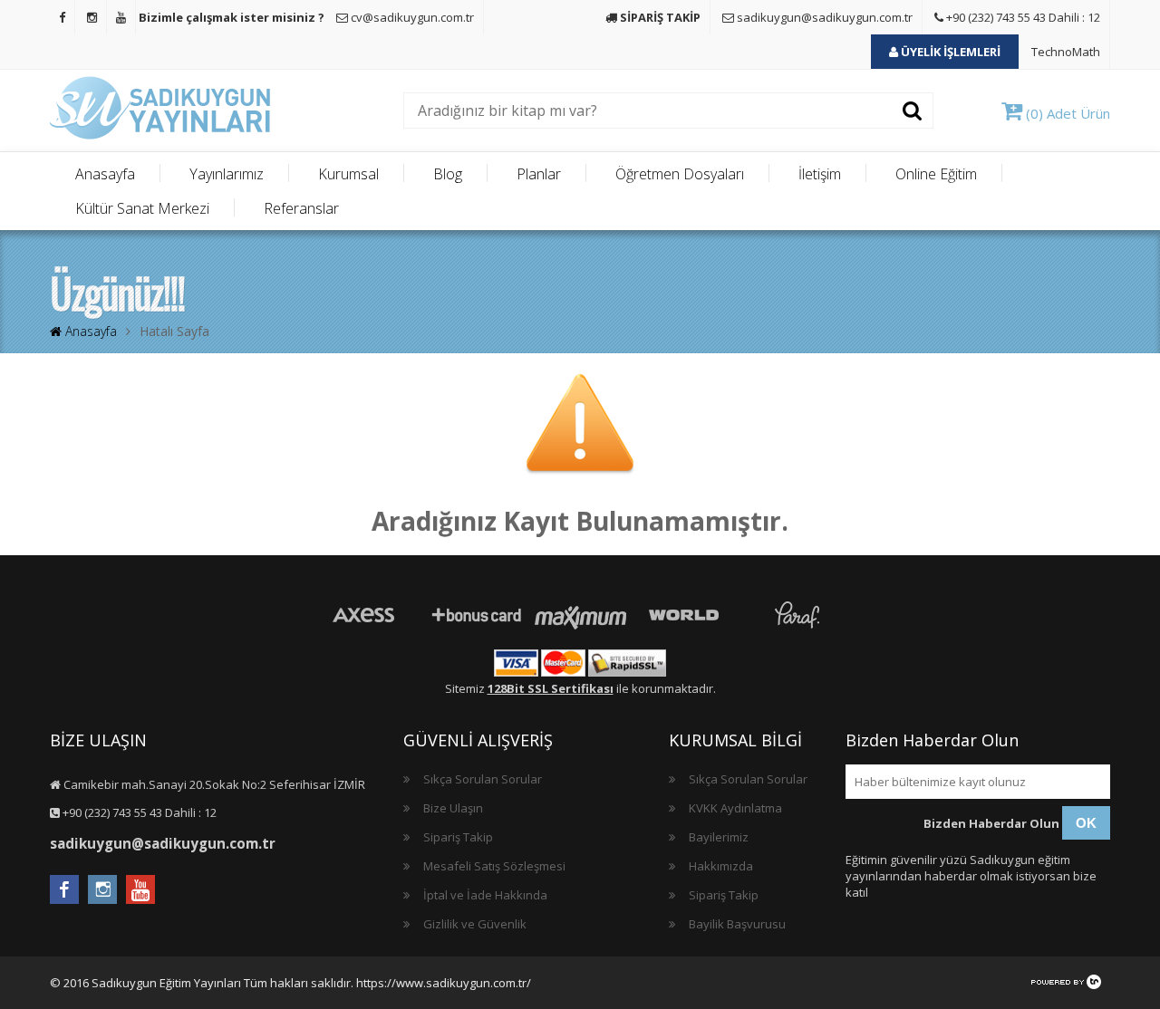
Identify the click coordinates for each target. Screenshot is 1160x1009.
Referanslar (301, 208)
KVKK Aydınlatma (735, 808)
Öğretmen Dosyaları (679, 174)
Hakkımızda (721, 866)
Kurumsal (348, 174)
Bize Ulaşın (453, 808)
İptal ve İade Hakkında (485, 895)
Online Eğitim (936, 174)
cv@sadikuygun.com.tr (411, 17)
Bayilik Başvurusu (737, 924)
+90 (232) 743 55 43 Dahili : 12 (1021, 17)
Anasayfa (105, 174)
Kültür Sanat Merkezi (142, 208)
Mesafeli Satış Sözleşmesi (494, 866)
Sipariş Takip (458, 837)
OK (1086, 823)
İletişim (819, 174)
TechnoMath (1065, 51)
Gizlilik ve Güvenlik (475, 924)
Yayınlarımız (226, 174)
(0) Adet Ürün (1066, 113)
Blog (447, 174)
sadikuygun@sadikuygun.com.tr (823, 17)
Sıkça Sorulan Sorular (482, 779)
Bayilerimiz (719, 837)
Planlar (539, 174)
